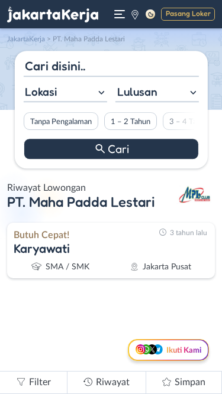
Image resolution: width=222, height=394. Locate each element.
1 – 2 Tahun (130, 121)
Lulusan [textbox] (137, 91)
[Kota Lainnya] (135, 14)
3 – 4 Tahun (188, 121)
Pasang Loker (188, 13)
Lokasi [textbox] (41, 91)
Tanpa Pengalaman (60, 121)
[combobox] (65, 93)
